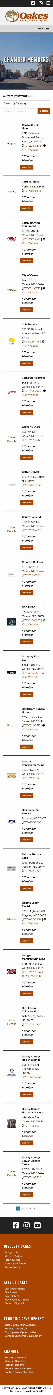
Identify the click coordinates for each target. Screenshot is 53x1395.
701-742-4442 (33, 972)
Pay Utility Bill (12, 1296)
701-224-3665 (32, 145)
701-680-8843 (32, 190)
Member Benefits (15, 1364)
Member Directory (15, 1361)
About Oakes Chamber (18, 1368)
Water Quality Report (17, 1299)
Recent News (12, 1267)
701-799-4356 (32, 530)
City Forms (11, 1292)
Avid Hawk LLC (34, 1391)
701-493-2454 (32, 919)
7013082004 (32, 673)
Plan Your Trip (12, 1260)
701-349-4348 (33, 1077)
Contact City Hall (14, 1303)
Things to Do (12, 1252)
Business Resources (16, 1328)
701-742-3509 (32, 1177)
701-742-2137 (32, 288)
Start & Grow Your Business (20, 1325)
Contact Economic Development (23, 1336)
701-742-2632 (32, 390)
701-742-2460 (32, 440)
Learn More (27, 167)
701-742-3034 (32, 1125)
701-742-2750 (32, 1024)
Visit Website (30, 149)
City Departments (15, 1288)
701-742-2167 (32, 239)
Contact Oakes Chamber (19, 1372)
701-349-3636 (32, 485)
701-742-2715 (32, 725)
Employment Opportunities (20, 1332)
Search (44, 111)
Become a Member (16, 1357)
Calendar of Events (15, 1263)
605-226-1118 (32, 341)
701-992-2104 (32, 870)
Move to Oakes (13, 1256)
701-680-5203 (32, 822)
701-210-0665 (32, 620)
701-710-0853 (32, 575)
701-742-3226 (32, 778)
